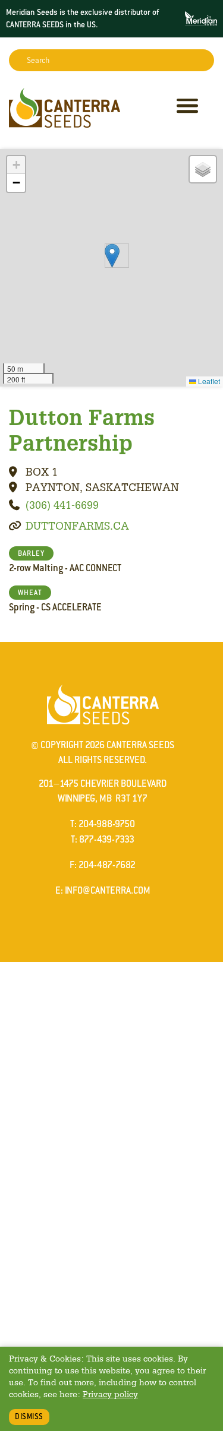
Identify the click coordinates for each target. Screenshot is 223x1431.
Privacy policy (110, 1394)
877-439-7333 (106, 839)
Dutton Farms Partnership (82, 429)
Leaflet (208, 381)
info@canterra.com (107, 890)
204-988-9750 (106, 824)
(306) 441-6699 (62, 504)
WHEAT (30, 592)
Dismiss (29, 1416)
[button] (112, 255)
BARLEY (31, 553)
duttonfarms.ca (77, 525)
